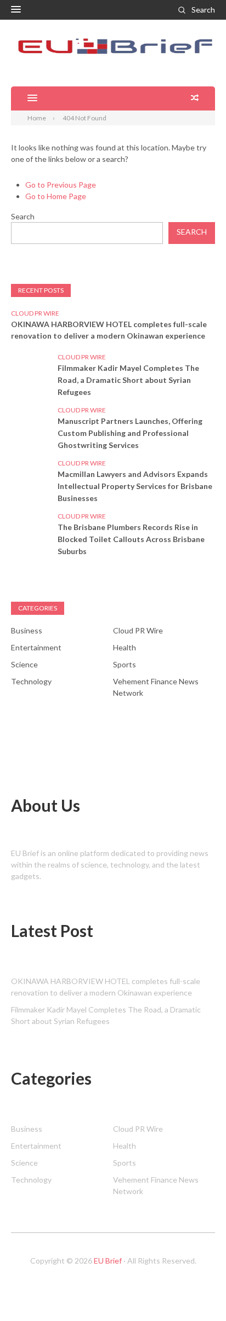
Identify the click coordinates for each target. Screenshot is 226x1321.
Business (26, 630)
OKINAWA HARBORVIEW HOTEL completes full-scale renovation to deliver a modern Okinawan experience (109, 329)
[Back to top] (195, 1290)
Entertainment (36, 647)
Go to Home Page (55, 196)
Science (24, 664)
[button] (16, 10)
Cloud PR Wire (35, 313)
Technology (31, 681)
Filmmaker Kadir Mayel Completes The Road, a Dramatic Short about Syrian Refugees (128, 380)
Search (203, 9)
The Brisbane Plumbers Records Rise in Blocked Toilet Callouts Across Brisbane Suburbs (131, 539)
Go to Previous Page (60, 184)
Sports (124, 664)
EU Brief (108, 1260)
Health (124, 647)
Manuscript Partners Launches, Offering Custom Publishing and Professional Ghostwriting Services (130, 433)
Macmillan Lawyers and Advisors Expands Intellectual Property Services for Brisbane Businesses (135, 486)
